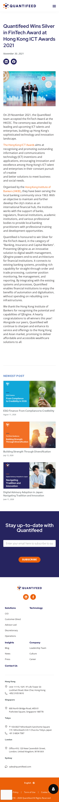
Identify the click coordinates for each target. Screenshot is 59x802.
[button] (6, 62)
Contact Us (11, 665)
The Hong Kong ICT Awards (18, 145)
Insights (9, 642)
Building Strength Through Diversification (27, 451)
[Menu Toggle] (54, 6)
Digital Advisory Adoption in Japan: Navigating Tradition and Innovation (23, 494)
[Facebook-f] (33, 597)
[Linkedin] (26, 597)
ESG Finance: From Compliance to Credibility (28, 410)
